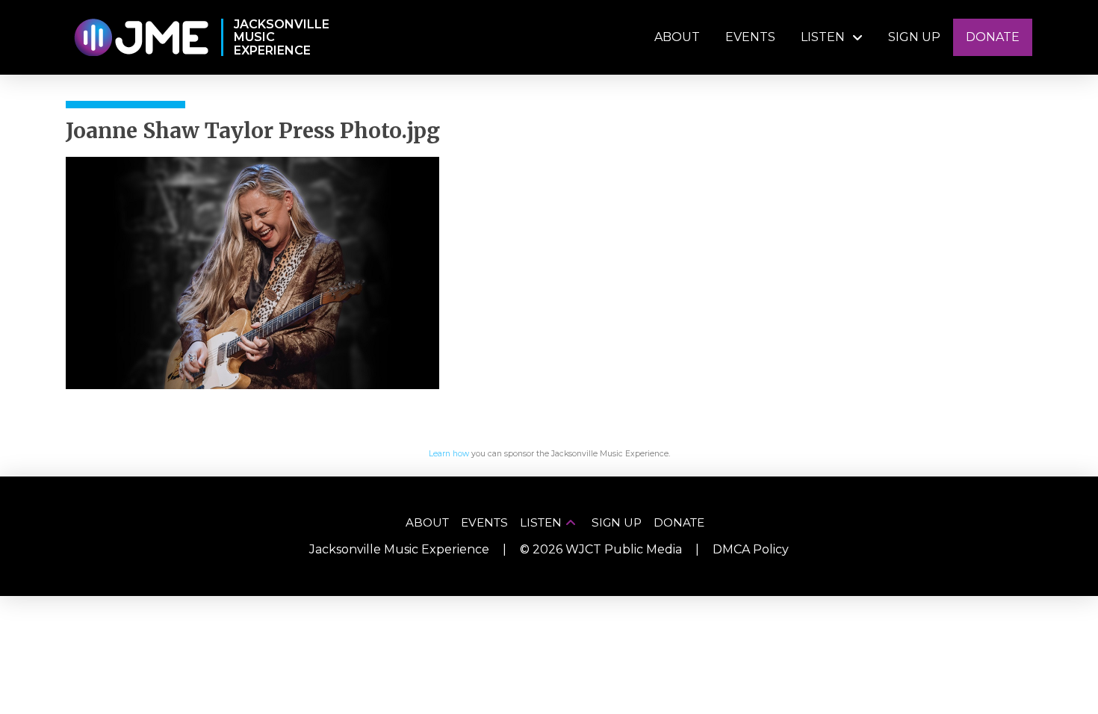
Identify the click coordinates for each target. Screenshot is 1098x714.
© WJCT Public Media (601, 549)
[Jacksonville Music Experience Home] (141, 37)
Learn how (449, 454)
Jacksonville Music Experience (399, 549)
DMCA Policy (751, 549)
